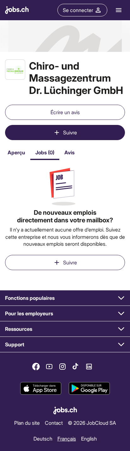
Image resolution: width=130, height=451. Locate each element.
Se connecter (78, 10)
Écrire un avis (65, 112)
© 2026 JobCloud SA (92, 423)
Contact (54, 423)
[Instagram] (62, 366)
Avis (69, 152)
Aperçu (16, 152)
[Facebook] (36, 366)
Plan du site (27, 423)
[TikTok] (76, 366)
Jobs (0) (44, 152)
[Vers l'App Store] (40, 388)
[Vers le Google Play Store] (89, 388)
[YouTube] (49, 366)
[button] (65, 298)
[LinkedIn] (89, 366)
